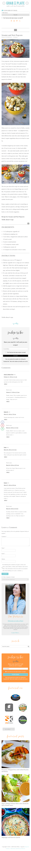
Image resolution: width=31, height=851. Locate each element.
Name (3, 548)
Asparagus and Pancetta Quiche (11, 837)
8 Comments (15, 37)
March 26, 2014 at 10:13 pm (10, 449)
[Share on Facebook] (2, 422)
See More (8, 729)
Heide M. (6, 412)
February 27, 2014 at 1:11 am (10, 376)
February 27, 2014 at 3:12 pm (12, 392)
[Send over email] (2, 428)
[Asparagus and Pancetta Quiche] (15, 822)
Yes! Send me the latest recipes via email (12, 18)
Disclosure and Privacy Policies (18, 848)
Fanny (5, 447)
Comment (4, 536)
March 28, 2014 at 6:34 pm (12, 508)
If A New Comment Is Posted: (8, 577)
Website (3, 559)
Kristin (5, 482)
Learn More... (15, 633)
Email (3, 553)
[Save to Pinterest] (2, 425)
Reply (8, 401)
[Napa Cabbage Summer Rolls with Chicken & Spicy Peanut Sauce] (15, 788)
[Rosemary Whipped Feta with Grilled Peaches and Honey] (15, 754)
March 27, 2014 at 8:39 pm (10, 485)
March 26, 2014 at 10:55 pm (12, 465)
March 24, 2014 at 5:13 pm (12, 427)
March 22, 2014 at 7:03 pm (10, 414)
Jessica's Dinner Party (8, 374)
